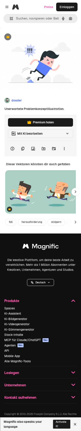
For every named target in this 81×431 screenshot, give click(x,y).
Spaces (9, 308)
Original (28, 37)
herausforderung (32, 222)
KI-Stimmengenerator (19, 329)
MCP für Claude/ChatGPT (26, 340)
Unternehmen (15, 385)
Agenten (13, 345)
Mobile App (12, 356)
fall (11, 222)
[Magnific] (40, 247)
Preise (48, 7)
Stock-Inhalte (13, 335)
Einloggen (67, 7)
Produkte (11, 300)
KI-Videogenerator (17, 324)
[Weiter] (75, 192)
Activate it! (61, 424)
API (6, 351)
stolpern (56, 222)
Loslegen (11, 372)
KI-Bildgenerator (15, 319)
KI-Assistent (12, 313)
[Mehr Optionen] (64, 148)
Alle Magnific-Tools (17, 361)
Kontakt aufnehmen (20, 397)
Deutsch (40, 282)
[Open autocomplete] (10, 18)
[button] (40, 282)
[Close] (75, 424)
